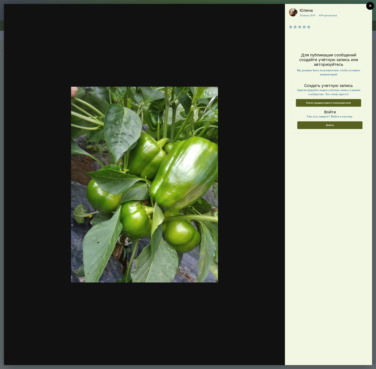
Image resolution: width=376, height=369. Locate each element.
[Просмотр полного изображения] (278, 11)
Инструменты (268, 358)
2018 (27, 18)
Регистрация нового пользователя (328, 102)
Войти (330, 125)
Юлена (306, 10)
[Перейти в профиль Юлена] (293, 12)
